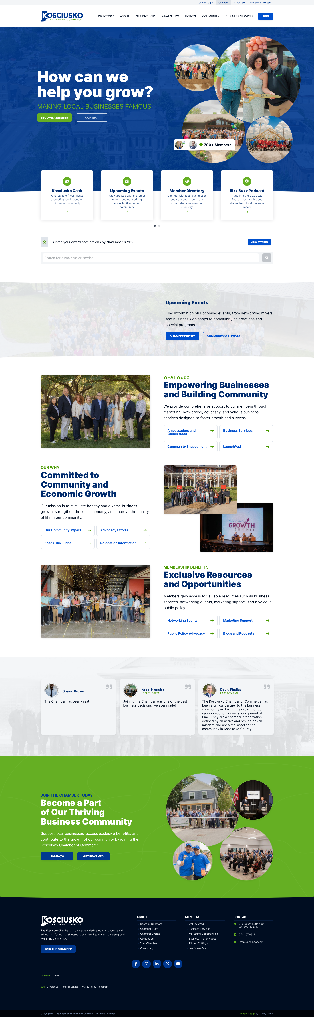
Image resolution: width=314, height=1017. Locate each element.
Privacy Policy (88, 986)
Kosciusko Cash (198, 948)
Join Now (57, 856)
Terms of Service (69, 986)
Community (210, 16)
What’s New (170, 16)
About (125, 16)
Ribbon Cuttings (198, 943)
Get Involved (145, 16)
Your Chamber (148, 943)
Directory (106, 16)
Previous (41, 197)
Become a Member (54, 117)
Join (265, 16)
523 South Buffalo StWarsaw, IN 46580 (251, 925)
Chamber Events (182, 336)
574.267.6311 (247, 934)
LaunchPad (238, 2)
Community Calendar (224, 336)
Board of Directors (151, 923)
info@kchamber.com (251, 941)
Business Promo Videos (202, 938)
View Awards (260, 241)
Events (190, 16)
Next (272, 197)
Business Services (239, 16)
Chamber (223, 2)
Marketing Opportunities (203, 933)
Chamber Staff (149, 928)
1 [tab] (155, 226)
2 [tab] (159, 226)
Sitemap (103, 986)
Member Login (204, 2)
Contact (92, 117)
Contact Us (147, 938)
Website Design (247, 1013)
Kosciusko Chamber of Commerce (62, 16)
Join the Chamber (58, 949)
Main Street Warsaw (260, 2)
